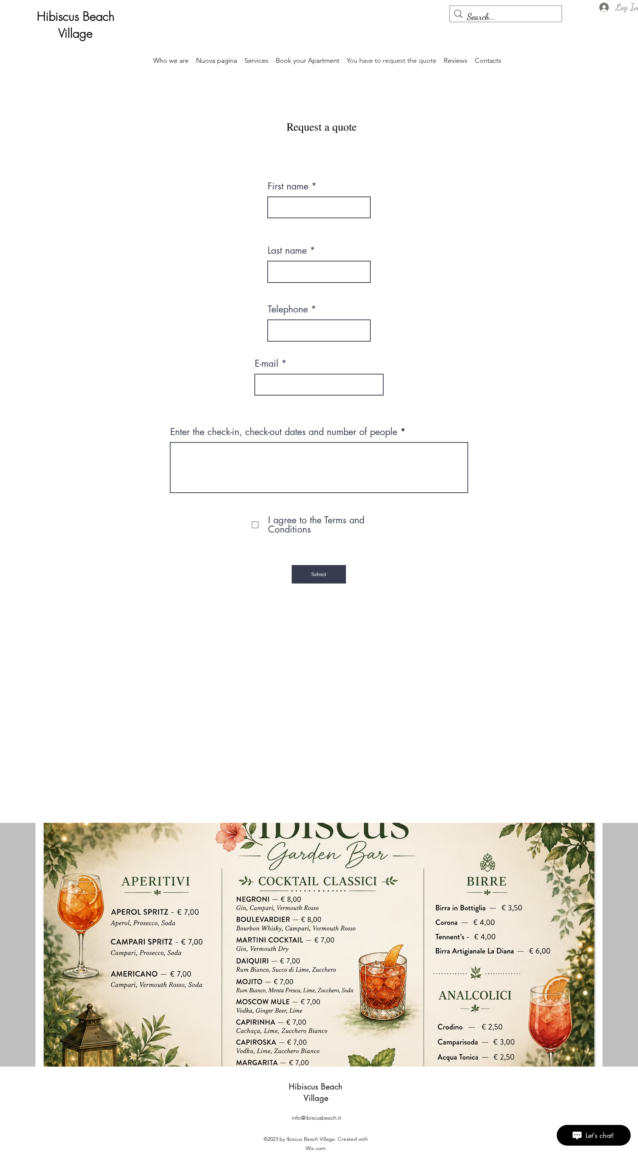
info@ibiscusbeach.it (316, 1117)
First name (288, 186)
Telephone (288, 309)
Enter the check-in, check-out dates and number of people (283, 432)
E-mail (266, 363)
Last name (287, 250)
